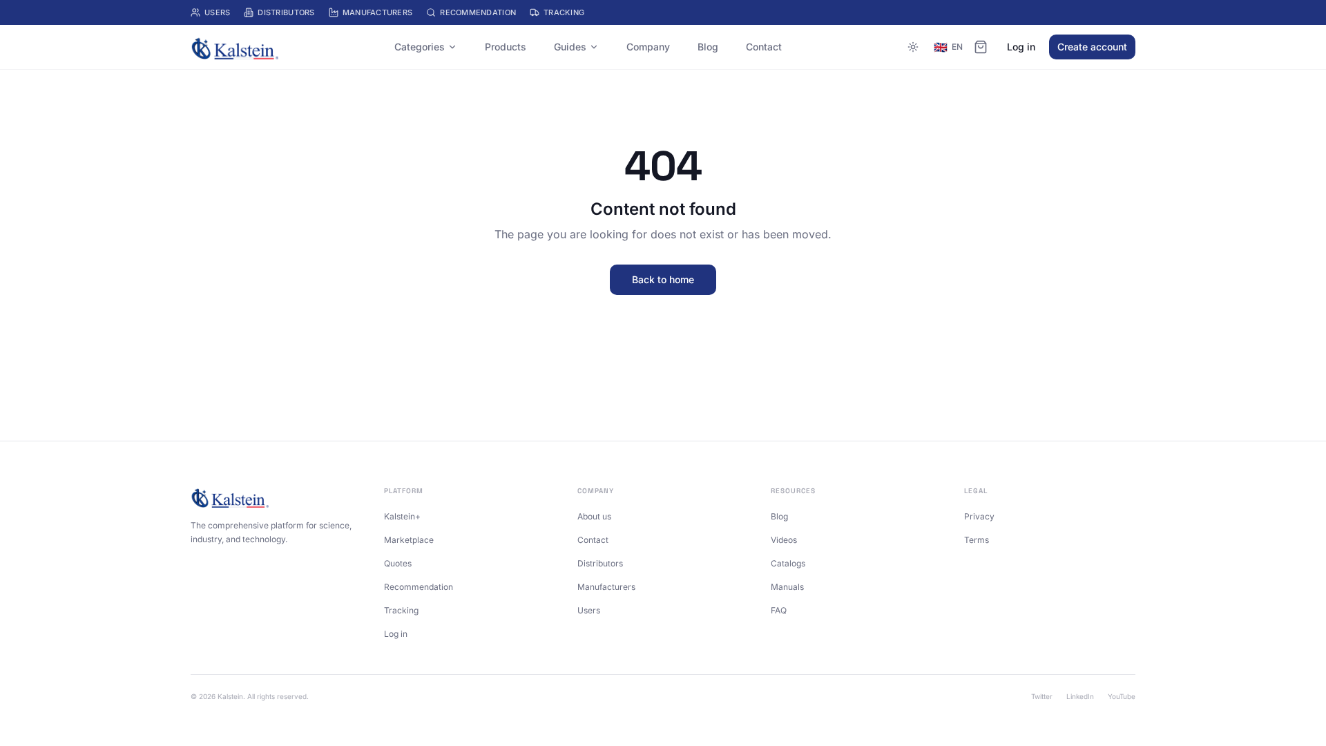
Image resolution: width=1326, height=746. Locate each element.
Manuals (787, 587)
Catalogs (788, 563)
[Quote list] (980, 47)
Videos (784, 540)
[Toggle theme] (913, 47)
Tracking (564, 12)
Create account (1092, 46)
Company (648, 46)
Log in (1021, 46)
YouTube (1121, 696)
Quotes (398, 563)
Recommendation (478, 12)
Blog (708, 46)
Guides (570, 46)
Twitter (1042, 696)
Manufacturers (378, 12)
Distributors (286, 12)
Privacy (979, 516)
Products (505, 46)
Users (217, 12)
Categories (419, 46)
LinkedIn (1080, 696)
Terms (976, 540)
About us (594, 516)
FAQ (779, 610)
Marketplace (409, 540)
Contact (764, 46)
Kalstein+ (402, 516)
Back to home (663, 279)
